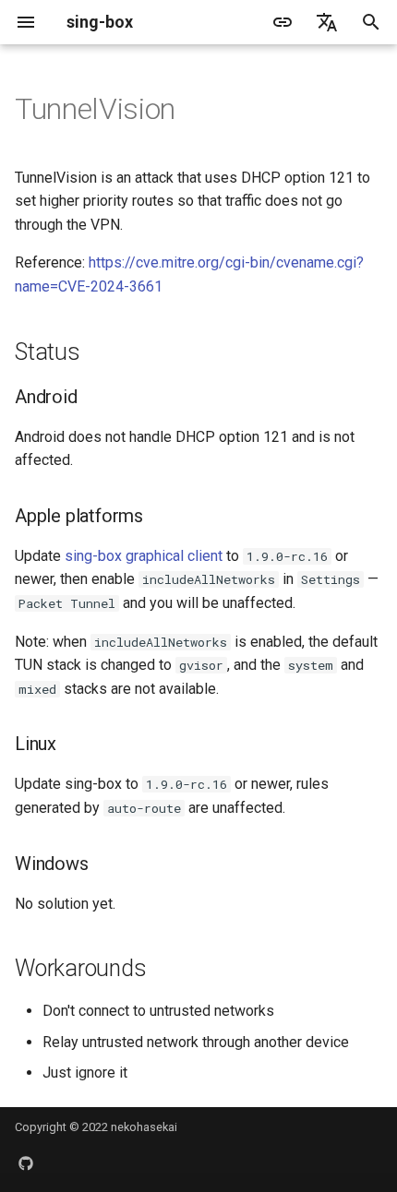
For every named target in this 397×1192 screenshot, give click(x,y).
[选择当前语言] (326, 22)
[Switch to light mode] (282, 22)
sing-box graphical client (144, 556)
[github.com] (26, 1162)
